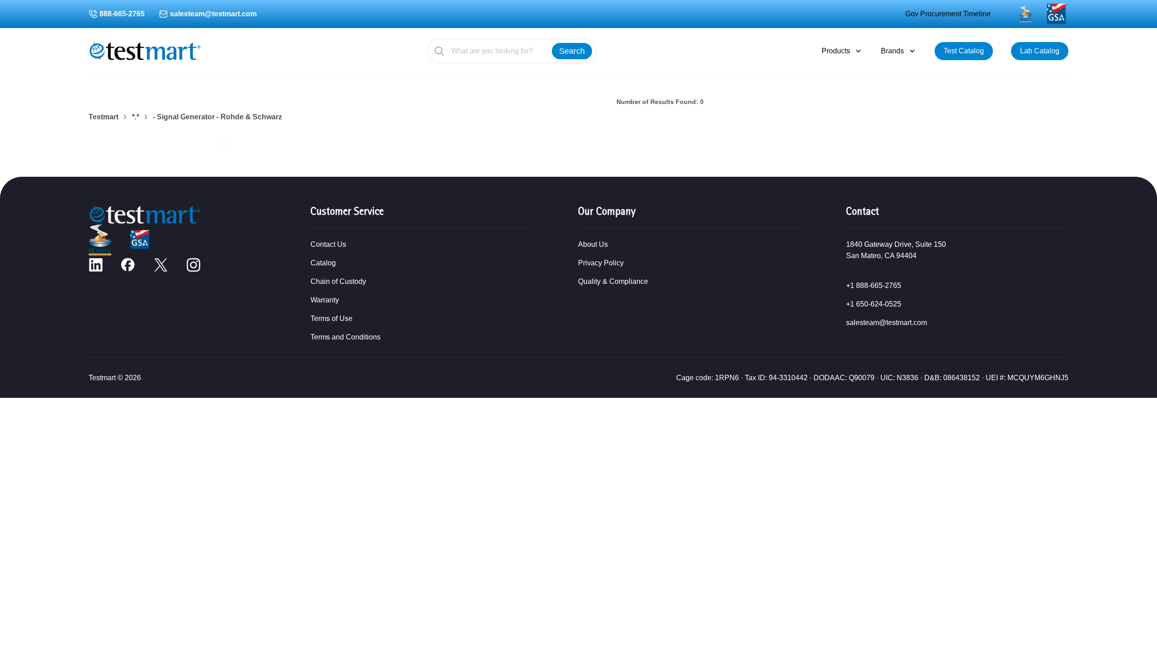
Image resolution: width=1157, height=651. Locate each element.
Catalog (323, 263)
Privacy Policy (601, 263)
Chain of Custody (338, 281)
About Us (593, 244)
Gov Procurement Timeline (948, 14)
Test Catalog (964, 51)
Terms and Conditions (345, 337)
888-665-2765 (122, 14)
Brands (892, 51)
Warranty (324, 300)
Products (836, 51)
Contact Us (328, 244)
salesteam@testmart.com (213, 14)
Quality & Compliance (613, 281)
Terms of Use (331, 318)
